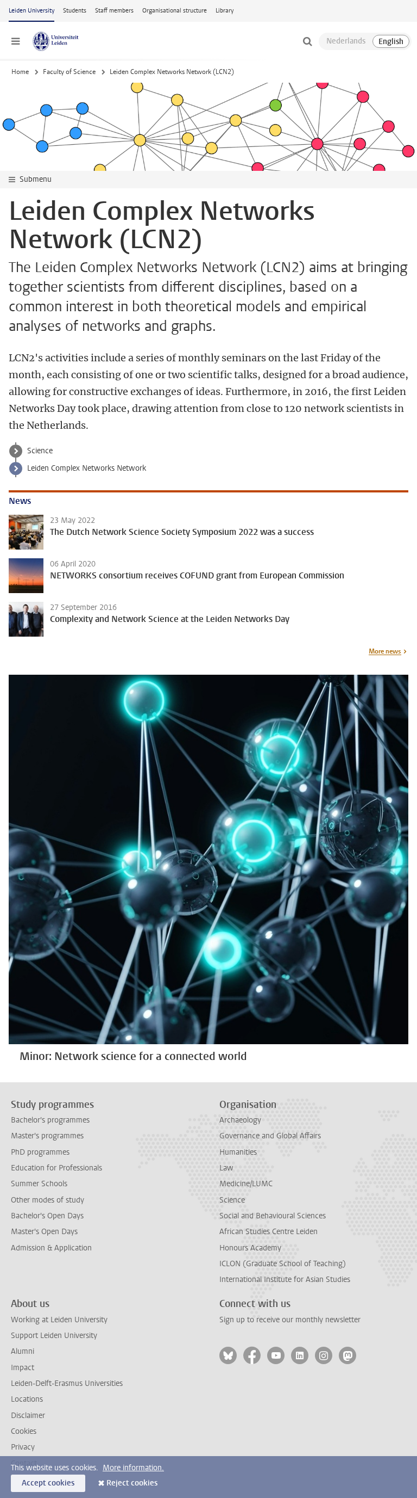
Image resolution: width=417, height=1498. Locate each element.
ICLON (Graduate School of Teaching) (282, 1264)
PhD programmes (40, 1152)
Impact (22, 1368)
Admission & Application (51, 1248)
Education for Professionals (56, 1168)
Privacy (23, 1447)
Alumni (22, 1351)
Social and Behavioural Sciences (272, 1216)
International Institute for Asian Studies (284, 1279)
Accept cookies (48, 1483)
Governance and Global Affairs (270, 1136)
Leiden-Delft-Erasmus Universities (67, 1383)
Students (74, 11)
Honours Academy (250, 1248)
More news (385, 651)
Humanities (238, 1152)
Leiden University (31, 11)
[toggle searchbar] (307, 41)
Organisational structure (174, 11)
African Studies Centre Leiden (268, 1231)
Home (20, 71)
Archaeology (240, 1120)
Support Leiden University (54, 1335)
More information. (133, 1468)
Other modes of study (47, 1200)
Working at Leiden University (59, 1320)
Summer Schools (39, 1184)
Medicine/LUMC (246, 1184)
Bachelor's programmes (50, 1120)
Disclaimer (28, 1415)
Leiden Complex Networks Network (86, 468)
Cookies (23, 1431)
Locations (27, 1399)
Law (226, 1168)
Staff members (114, 11)
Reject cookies (131, 1483)
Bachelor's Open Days (47, 1216)
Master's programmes (47, 1136)
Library (224, 11)
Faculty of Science (69, 71)
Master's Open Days (44, 1231)
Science (40, 451)
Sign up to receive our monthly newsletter (290, 1320)
